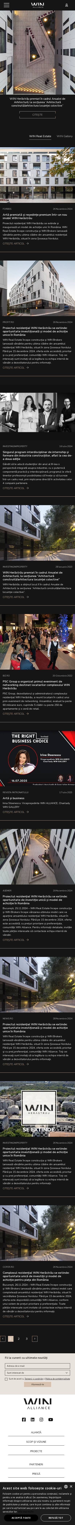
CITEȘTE (37, 115)
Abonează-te (37, 1384)
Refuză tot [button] (56, 1517)
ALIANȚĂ (36, 1432)
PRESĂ (36, 1474)
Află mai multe (26, 1511)
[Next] (35, 1339)
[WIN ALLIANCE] (37, 5)
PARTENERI (36, 1464)
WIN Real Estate (40, 136)
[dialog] (37, 1503)
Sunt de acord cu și (39, 1379)
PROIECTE (36, 1451)
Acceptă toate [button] (21, 1517)
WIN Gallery (65, 136)
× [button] (71, 1486)
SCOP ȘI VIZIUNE (36, 1442)
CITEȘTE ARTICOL (14, 243)
